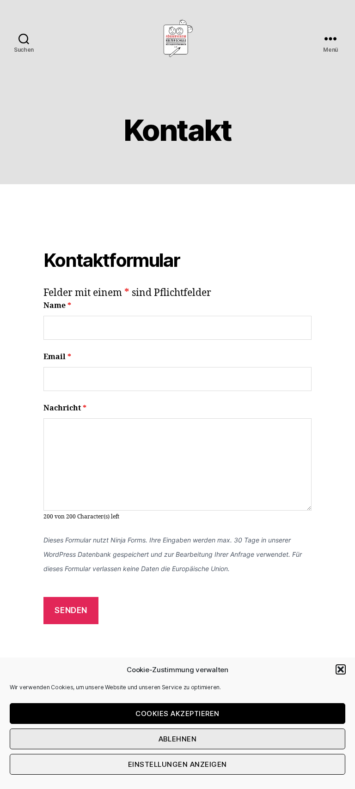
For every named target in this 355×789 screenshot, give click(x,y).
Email (57, 356)
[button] (340, 669)
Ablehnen (178, 739)
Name (57, 305)
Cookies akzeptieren (177, 713)
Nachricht (64, 408)
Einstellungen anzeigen (177, 764)
